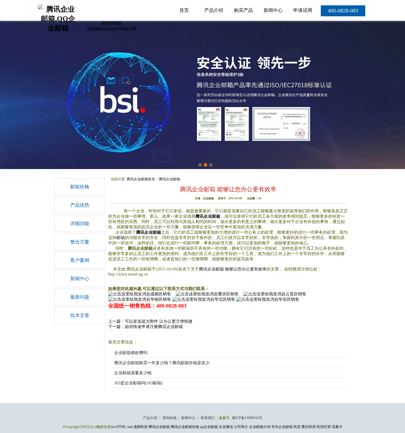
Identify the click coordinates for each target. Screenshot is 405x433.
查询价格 (169, 418)
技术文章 (79, 315)
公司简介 (241, 427)
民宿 (297, 427)
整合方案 (79, 241)
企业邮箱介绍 (259, 427)
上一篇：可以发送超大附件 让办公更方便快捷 (150, 321)
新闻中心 (273, 10)
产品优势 (79, 205)
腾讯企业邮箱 (169, 179)
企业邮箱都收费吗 (130, 353)
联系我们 (208, 418)
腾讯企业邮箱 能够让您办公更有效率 (233, 269)
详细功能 (79, 223)
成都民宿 (140, 427)
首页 (184, 10)
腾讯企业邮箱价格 (185, 427)
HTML (121, 427)
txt (113, 427)
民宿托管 (324, 427)
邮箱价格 (79, 186)
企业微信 (226, 427)
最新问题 (79, 297)
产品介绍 (213, 10)
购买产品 (243, 10)
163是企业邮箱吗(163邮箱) (138, 383)
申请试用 (302, 10)
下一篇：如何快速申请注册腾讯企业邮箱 (145, 326)
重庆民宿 (309, 427)
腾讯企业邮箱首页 (141, 179)
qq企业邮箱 (209, 427)
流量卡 (337, 427)
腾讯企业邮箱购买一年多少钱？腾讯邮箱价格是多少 (162, 363)
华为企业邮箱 (282, 427)
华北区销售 (224, 299)
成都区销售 (160, 294)
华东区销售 (288, 299)
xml (130, 427)
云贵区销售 (296, 294)
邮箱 (121, 237)
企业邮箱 (152, 232)
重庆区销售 (228, 294)
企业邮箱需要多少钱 (133, 373)
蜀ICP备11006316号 (247, 418)
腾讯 (140, 232)
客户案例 (79, 260)
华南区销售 (160, 299)
